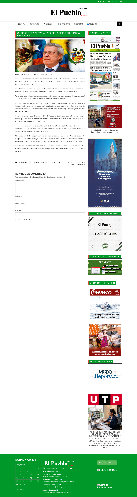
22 (17, 481)
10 (24, 474)
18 (27, 478)
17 (24, 478)
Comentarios (19, 180)
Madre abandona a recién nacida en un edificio (33, 162)
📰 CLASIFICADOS (107, 470)
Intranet (102, 462)
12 (31, 474)
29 (17, 484)
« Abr (17, 489)
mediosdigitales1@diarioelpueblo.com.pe (57, 492)
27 (34, 481)
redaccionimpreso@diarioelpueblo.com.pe (57, 487)
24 (24, 481)
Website (18, 211)
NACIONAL (40, 74)
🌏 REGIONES (92, 24)
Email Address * (20, 203)
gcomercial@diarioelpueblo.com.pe (55, 476)
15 (17, 478)
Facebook (98, 1)
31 (24, 484)
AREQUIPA (21, 24)
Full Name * (19, 196)
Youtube (103, 1)
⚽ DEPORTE (78, 24)
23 (21, 481)
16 (20, 478)
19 (31, 478)
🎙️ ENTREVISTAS (64, 24)
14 (38, 474)
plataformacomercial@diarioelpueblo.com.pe (58, 482)
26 (31, 481)
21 (38, 478)
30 (21, 484)
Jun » (22, 489)
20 (34, 478)
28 (38, 481)
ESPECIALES (34, 24)
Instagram (100, 1)
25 (27, 481)
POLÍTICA (48, 74)
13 (34, 474)
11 (27, 474)
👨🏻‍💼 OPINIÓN (48, 24)
